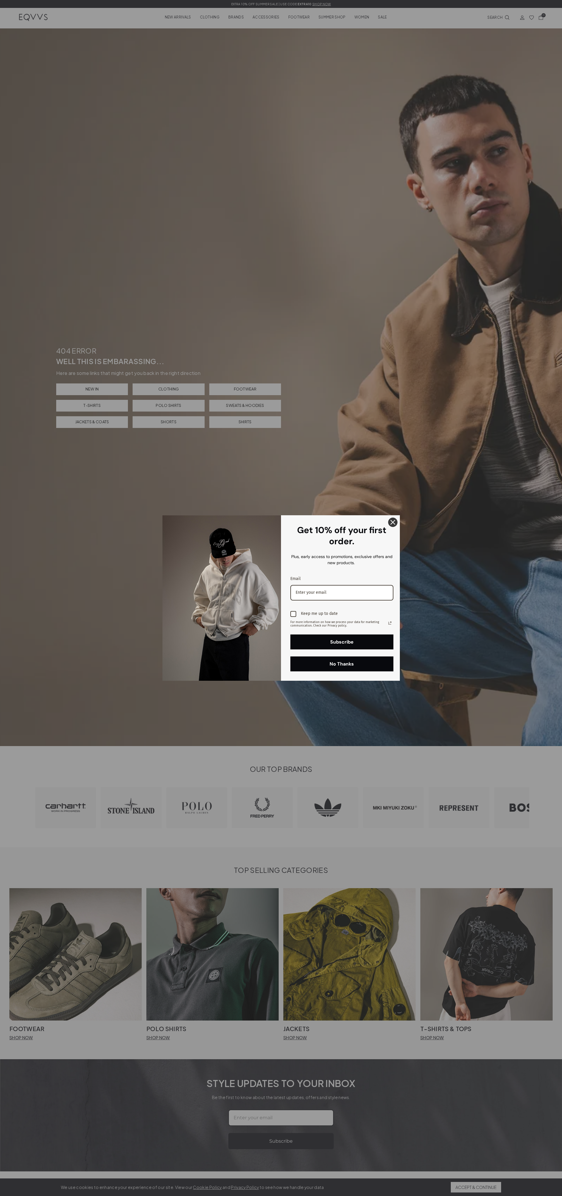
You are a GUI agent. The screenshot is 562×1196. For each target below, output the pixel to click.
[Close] (393, 522)
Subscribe (342, 642)
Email (295, 578)
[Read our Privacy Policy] (389, 623)
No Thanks (342, 664)
